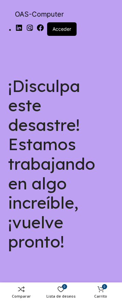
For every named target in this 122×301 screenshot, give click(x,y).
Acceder (62, 29)
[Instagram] (30, 30)
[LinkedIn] (19, 30)
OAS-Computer (39, 14)
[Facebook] (40, 30)
